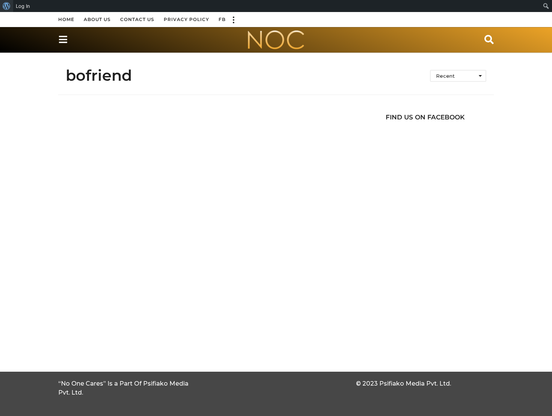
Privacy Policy (186, 19)
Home (66, 19)
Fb (222, 19)
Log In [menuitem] (23, 6)
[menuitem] (6, 6)
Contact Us (137, 19)
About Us (97, 19)
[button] (233, 19)
